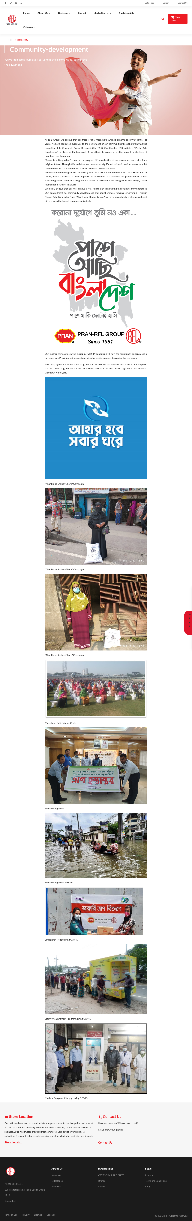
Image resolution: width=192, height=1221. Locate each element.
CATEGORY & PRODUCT (111, 1175)
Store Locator (13, 1142)
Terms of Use (10, 1214)
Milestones (57, 1180)
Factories (56, 1186)
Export (101, 1186)
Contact (50, 1214)
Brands (101, 1180)
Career (166, 3)
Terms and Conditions (156, 1180)
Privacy (149, 1175)
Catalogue (149, 3)
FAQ (147, 1186)
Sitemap (38, 1214)
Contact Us (183, 3)
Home (9, 39)
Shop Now (175, 19)
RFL (165, 1215)
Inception (56, 1175)
